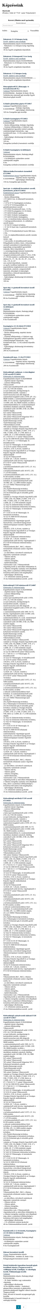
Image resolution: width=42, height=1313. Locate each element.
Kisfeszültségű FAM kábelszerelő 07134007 (19, 585)
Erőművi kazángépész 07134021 (15, 119)
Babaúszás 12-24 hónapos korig (15, 39)
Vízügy (6, 1254)
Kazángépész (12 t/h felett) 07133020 (17, 326)
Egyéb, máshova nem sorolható (14, 42)
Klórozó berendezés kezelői (13, 1252)
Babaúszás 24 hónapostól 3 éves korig (17, 56)
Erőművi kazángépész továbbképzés (17, 150)
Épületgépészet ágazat (11, 176)
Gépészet (6, 91)
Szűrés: (4, 31)
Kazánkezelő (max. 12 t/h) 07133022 (17, 357)
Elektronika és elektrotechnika (14, 377)
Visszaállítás (34, 31)
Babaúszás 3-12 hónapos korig (14, 73)
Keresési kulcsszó (21, 23)
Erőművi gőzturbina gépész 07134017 (17, 104)
